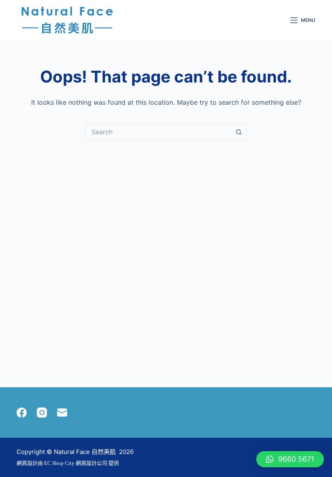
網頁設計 (27, 463)
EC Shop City (60, 463)
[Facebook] (22, 412)
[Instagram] (42, 412)
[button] (290, 459)
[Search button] (239, 132)
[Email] (62, 412)
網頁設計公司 (91, 463)
